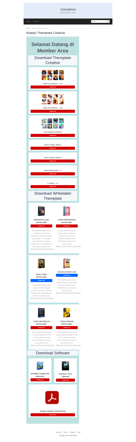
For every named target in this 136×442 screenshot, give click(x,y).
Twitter (65, 432)
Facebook (58, 432)
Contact (36, 21)
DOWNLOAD (52, 87)
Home (28, 21)
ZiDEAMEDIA (68, 9)
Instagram (72, 432)
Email (79, 432)
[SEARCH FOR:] (100, 21)
